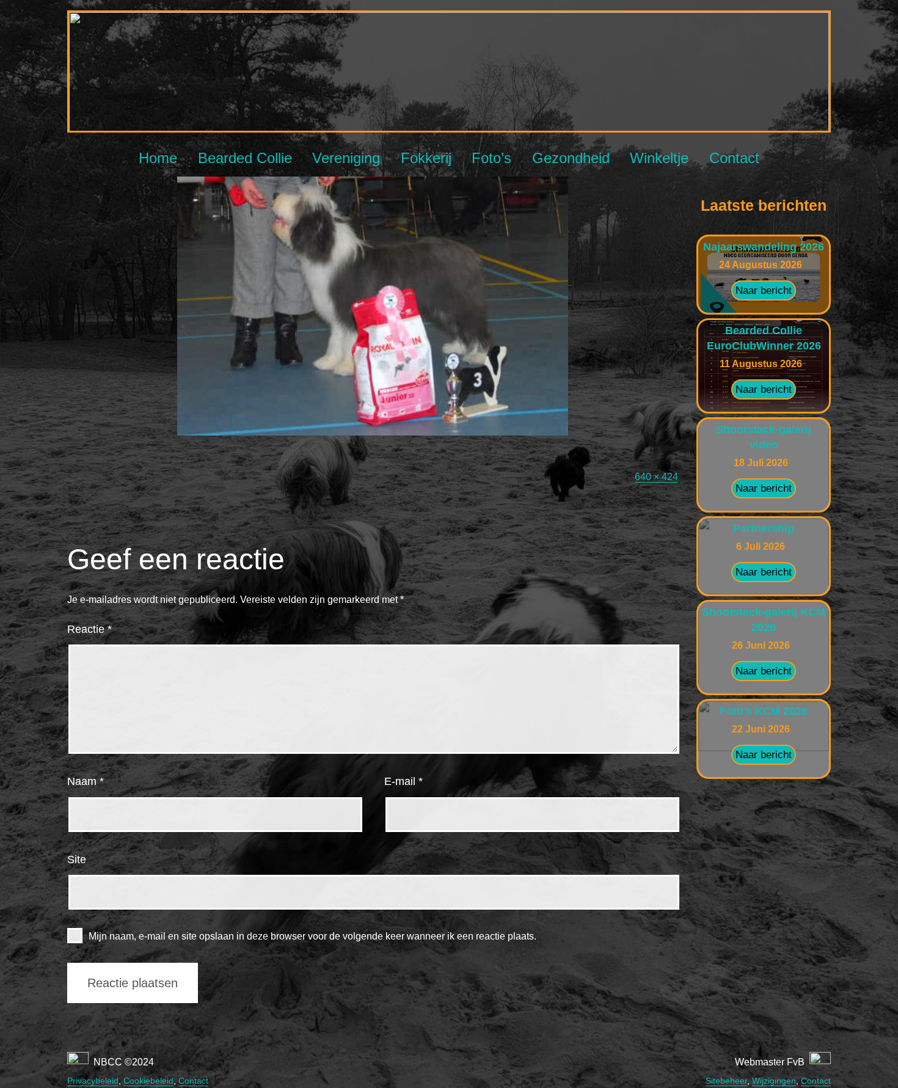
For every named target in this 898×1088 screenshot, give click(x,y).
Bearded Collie (245, 158)
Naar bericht (764, 290)
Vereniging (346, 158)
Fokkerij (426, 158)
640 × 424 (656, 477)
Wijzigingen (774, 1081)
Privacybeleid (93, 1081)
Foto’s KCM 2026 (764, 711)
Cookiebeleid (148, 1081)
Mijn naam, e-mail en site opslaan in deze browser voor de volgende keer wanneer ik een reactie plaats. (312, 936)
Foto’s (491, 158)
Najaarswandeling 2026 (763, 247)
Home (158, 158)
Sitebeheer (726, 1081)
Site (76, 859)
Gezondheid (571, 158)
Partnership (763, 528)
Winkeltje (659, 158)
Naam (85, 781)
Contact (734, 158)
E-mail (403, 781)
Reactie (89, 629)
